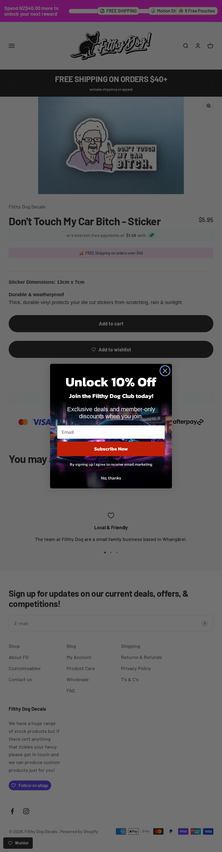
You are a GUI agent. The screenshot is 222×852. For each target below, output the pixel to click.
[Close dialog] (165, 371)
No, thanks (111, 478)
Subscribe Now (111, 448)
